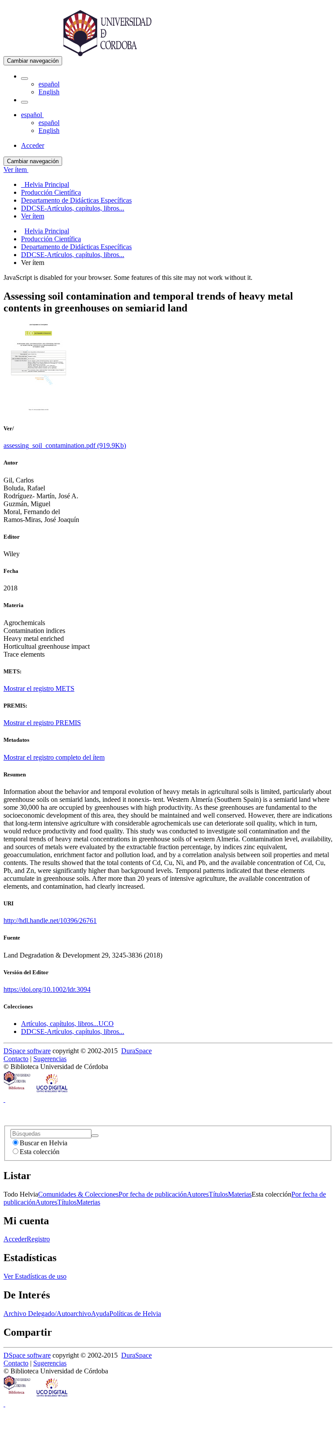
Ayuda (100, 1313)
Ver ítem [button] (16, 169)
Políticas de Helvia (135, 1313)
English (49, 92)
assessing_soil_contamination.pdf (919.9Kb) (65, 445)
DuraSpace (136, 1051)
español (49, 84)
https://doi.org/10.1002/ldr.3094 (47, 989)
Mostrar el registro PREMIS (42, 722)
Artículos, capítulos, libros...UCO (67, 1023)
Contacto (16, 1058)
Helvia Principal (46, 231)
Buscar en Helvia (43, 1143)
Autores (198, 1194)
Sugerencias (49, 1058)
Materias (240, 1194)
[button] (24, 78)
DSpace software (27, 1051)
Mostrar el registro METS (39, 688)
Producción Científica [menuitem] (51, 192)
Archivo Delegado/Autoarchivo (47, 1313)
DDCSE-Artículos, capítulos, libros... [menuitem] (72, 208)
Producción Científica (51, 239)
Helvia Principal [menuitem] (45, 184)
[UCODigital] (52, 1091)
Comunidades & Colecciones (78, 1194)
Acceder (15, 1239)
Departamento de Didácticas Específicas (76, 246)
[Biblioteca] (18, 1091)
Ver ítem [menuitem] (32, 216)
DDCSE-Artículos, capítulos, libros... (72, 254)
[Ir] (94, 1135)
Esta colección (40, 1151)
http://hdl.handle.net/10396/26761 (50, 920)
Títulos (218, 1194)
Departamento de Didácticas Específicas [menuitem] (76, 200)
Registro (38, 1239)
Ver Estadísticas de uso (35, 1276)
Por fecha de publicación (153, 1194)
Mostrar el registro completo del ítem (54, 757)
